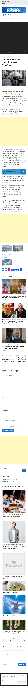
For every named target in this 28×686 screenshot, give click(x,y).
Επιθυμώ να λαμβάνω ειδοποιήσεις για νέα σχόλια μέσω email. (13, 419)
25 (24, 652)
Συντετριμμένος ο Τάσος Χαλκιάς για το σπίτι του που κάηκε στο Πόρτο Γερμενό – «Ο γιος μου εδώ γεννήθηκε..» (13, 346)
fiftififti (7, 15)
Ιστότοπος (5, 410)
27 (7, 655)
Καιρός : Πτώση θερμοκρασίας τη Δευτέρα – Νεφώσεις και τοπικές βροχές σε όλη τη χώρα (6, 254)
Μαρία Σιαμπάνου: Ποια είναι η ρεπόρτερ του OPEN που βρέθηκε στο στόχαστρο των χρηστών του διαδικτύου (13, 321)
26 (3, 655)
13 (7, 649)
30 (17, 655)
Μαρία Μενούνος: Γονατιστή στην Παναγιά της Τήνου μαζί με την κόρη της (14, 296)
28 (10, 655)
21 (10, 652)
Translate (13, 481)
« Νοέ (3, 659)
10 (21, 646)
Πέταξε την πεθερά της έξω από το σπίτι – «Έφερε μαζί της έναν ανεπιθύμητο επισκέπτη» (13, 516)
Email (4, 404)
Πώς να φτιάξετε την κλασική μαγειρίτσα (12, 592)
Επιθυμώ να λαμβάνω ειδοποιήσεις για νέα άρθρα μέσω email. (13, 426)
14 (10, 649)
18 (24, 649)
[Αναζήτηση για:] (14, 664)
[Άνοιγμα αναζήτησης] (24, 52)
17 (21, 649)
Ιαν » (6, 659)
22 (14, 652)
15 (14, 649)
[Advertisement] (14, 36)
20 (7, 652)
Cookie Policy (4, 680)
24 (21, 652)
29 (14, 655)
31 (21, 655)
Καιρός (7, 57)
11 (24, 646)
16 (17, 649)
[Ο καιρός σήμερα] (18, 248)
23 (17, 652)
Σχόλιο (4, 378)
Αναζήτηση (4, 468)
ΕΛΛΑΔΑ (3, 57)
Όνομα (4, 397)
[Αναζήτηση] (24, 470)
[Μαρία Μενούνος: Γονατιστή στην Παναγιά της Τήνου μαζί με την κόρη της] (14, 287)
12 (3, 649)
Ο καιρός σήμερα (17, 251)
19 (3, 652)
